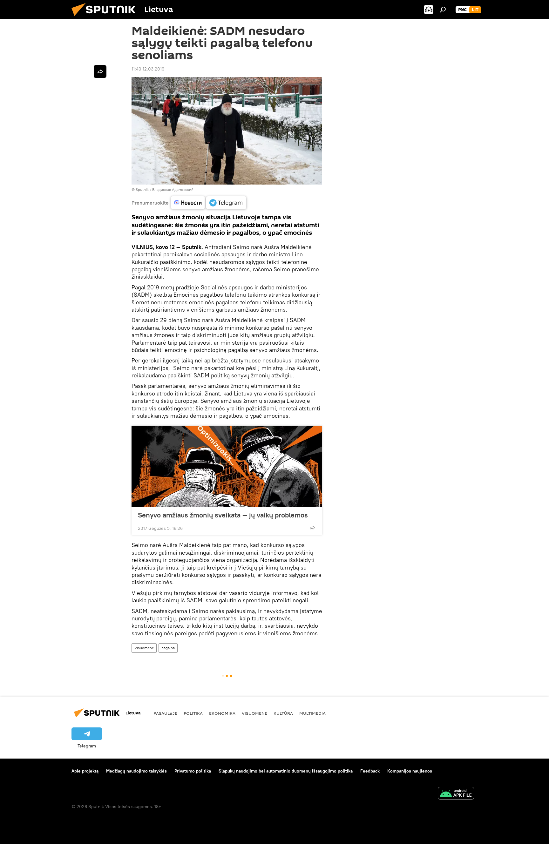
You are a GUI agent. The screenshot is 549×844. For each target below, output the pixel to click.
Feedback (370, 771)
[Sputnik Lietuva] (106, 17)
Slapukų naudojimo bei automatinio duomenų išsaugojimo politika (286, 771)
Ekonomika (222, 713)
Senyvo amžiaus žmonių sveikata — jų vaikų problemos (223, 515)
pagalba (168, 647)
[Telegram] (226, 202)
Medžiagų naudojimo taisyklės (136, 771)
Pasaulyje (165, 713)
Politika (193, 713)
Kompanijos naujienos (409, 771)
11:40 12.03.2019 (148, 69)
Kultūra (283, 713)
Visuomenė (144, 647)
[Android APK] (456, 794)
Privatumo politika (192, 771)
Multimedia (312, 713)
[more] (312, 527)
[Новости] (188, 202)
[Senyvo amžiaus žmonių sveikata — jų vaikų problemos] (227, 466)
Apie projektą (84, 771)
